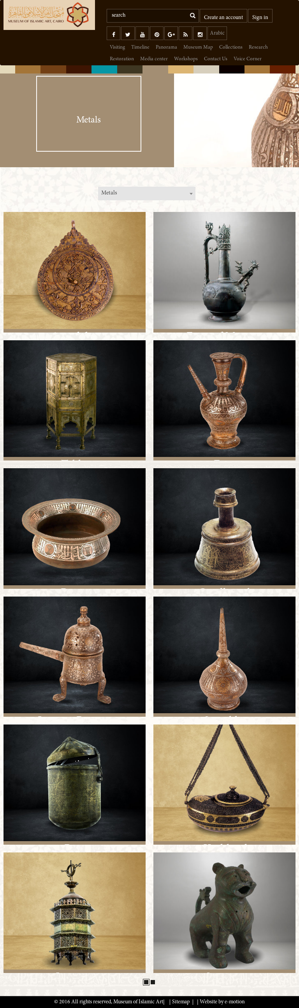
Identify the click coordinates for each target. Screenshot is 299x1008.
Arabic (217, 33)
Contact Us (215, 59)
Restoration (122, 59)
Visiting (117, 47)
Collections (231, 47)
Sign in (260, 18)
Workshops (186, 59)
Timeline (140, 47)
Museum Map (198, 47)
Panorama (166, 47)
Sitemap (181, 1002)
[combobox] (146, 193)
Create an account (223, 18)
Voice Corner (248, 59)
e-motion (235, 1002)
